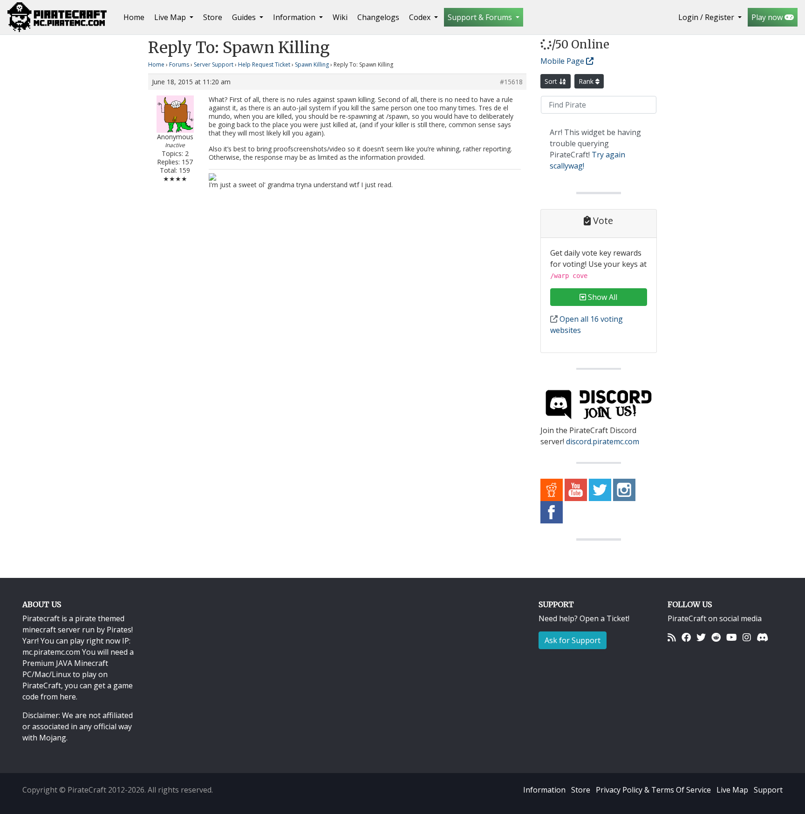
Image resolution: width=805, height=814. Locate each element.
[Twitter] (701, 637)
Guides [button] (245, 17)
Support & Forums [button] (481, 17)
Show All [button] (601, 297)
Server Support (213, 64)
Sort (552, 81)
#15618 (511, 82)
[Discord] (762, 637)
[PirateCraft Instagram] (624, 489)
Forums (179, 64)
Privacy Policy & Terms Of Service (653, 790)
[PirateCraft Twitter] (600, 489)
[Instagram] (747, 637)
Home (135, 17)
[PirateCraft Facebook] (551, 512)
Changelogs (378, 17)
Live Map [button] (171, 17)
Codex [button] (420, 17)
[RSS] (672, 637)
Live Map (732, 790)
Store (212, 17)
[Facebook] (686, 637)
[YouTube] (731, 637)
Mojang (52, 738)
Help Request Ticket (264, 64)
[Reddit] (716, 637)
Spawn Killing (312, 64)
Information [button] (295, 17)
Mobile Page (563, 61)
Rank (587, 81)
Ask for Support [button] (572, 640)
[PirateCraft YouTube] (576, 489)
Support (768, 790)
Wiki (340, 17)
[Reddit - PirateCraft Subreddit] (551, 489)
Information (544, 790)
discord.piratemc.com (602, 441)
